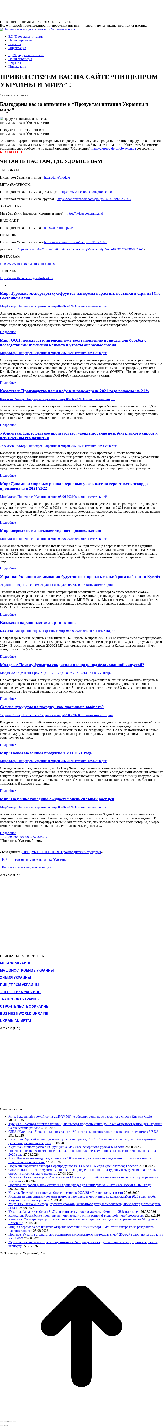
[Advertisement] (77, 9)
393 (11, 837)
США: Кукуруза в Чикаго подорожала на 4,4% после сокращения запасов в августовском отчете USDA (83, 1131)
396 (26, 837)
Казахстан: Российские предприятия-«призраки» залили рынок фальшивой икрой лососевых (76, 1215)
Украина (6, 585)
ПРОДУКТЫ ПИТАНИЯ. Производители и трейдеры (61, 852)
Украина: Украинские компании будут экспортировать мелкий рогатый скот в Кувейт (80, 576)
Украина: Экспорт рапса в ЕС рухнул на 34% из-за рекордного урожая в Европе (66, 1147)
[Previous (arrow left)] (1, 1425)
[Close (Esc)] (1, 1421)
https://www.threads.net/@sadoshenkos (26, 278)
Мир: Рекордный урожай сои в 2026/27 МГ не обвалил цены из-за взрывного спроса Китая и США (80, 1116)
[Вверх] (81, 1416)
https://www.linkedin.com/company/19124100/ (75, 242)
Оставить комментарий (90, 306)
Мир (3, 306)
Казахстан (7, 399)
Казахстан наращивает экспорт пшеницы (38, 622)
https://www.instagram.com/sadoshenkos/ (27, 263)
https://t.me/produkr (57, 177)
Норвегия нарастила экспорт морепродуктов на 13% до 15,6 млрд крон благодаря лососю (73, 1166)
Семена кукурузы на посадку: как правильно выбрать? (52, 707)
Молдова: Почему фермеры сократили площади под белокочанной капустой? (72, 665)
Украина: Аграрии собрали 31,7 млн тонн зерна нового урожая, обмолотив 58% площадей (74, 1211)
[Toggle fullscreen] (10, 1421)
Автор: (32, 306)
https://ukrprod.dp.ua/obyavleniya (113, 148)
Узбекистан (8, 446)
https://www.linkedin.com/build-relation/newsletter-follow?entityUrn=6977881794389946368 (80, 249)
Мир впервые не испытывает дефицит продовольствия (50, 530)
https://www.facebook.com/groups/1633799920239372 (94, 199)
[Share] (6, 1421)
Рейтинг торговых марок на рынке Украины (34, 859)
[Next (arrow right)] (6, 1425)
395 (21, 837)
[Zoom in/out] (14, 1421)
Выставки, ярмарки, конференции (26, 867)
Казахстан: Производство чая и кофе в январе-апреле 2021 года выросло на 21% (74, 391)
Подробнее (8, 332)
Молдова (6, 673)
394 (16, 837)
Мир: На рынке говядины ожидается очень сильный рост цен (57, 799)
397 (31, 837)
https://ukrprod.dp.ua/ (58, 228)
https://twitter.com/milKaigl (85, 213)
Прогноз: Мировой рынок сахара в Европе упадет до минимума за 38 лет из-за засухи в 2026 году (79, 1185)
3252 (40, 837)
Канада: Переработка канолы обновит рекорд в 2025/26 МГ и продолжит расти (65, 1192)
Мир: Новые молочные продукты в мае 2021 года (46, 753)
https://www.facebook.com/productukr (86, 192)
